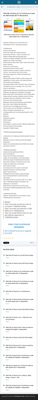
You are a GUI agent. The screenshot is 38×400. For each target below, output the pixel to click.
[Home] (2, 7)
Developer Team (19, 396)
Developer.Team (11, 7)
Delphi (18, 7)
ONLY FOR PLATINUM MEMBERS (19, 225)
